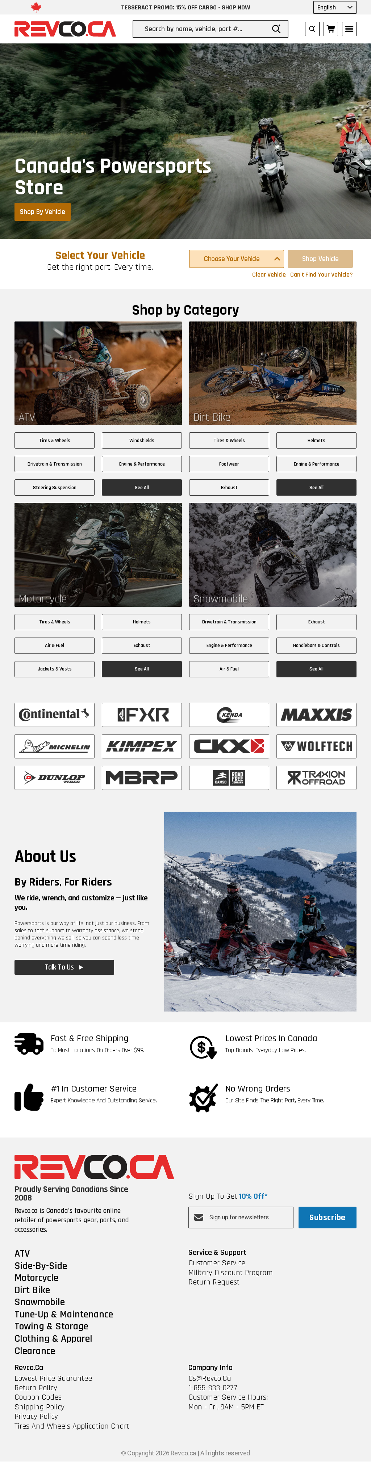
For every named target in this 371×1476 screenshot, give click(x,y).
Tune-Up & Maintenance (63, 1315)
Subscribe (327, 1217)
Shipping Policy (39, 1407)
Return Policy (35, 1388)
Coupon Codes (38, 1397)
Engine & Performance (142, 464)
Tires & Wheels (54, 440)
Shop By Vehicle (42, 211)
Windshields (141, 440)
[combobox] (205, 29)
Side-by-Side (40, 1266)
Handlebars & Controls (316, 645)
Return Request (213, 1282)
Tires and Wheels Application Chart (71, 1426)
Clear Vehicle (269, 275)
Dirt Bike (32, 1290)
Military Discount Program (230, 1273)
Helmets (316, 440)
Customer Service (216, 1263)
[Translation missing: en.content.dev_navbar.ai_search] (312, 29)
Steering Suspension (54, 487)
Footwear (229, 464)
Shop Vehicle (320, 259)
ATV (22, 1254)
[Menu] (349, 29)
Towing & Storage (51, 1327)
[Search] (276, 29)
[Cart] (331, 29)
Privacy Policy (36, 1416)
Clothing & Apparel (53, 1339)
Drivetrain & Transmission (55, 464)
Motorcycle (36, 1278)
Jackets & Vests (55, 669)
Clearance (34, 1351)
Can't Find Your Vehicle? (321, 275)
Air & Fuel (54, 645)
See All (142, 487)
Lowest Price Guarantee (53, 1378)
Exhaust (229, 487)
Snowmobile (39, 1302)
